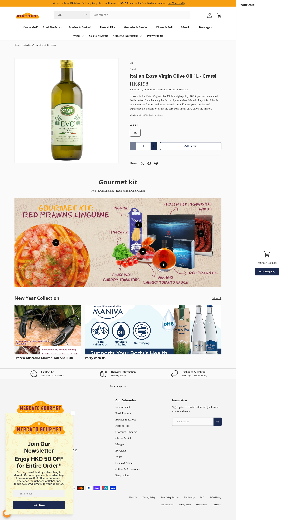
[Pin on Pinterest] (156, 163)
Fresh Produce (51, 27)
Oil (131, 62)
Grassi (133, 69)
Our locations (201, 504)
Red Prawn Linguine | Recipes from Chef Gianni (118, 190)
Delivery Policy (148, 497)
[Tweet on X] (142, 163)
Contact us (217, 504)
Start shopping (267, 271)
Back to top (116, 386)
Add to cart (190, 146)
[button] (219, 15)
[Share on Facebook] (149, 163)
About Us (133, 497)
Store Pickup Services (170, 497)
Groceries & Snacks (135, 27)
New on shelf (30, 27)
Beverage (204, 27)
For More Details (176, 3)
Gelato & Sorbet (98, 35)
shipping (148, 89)
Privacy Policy (185, 504)
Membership (189, 497)
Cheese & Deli (164, 27)
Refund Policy (215, 497)
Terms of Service (166, 504)
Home (16, 45)
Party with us (155, 35)
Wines (76, 35)
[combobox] (122, 15)
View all (216, 298)
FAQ (202, 497)
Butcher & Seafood (80, 27)
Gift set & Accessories (125, 35)
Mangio (185, 27)
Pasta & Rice (107, 27)
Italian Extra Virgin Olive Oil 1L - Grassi (39, 45)
